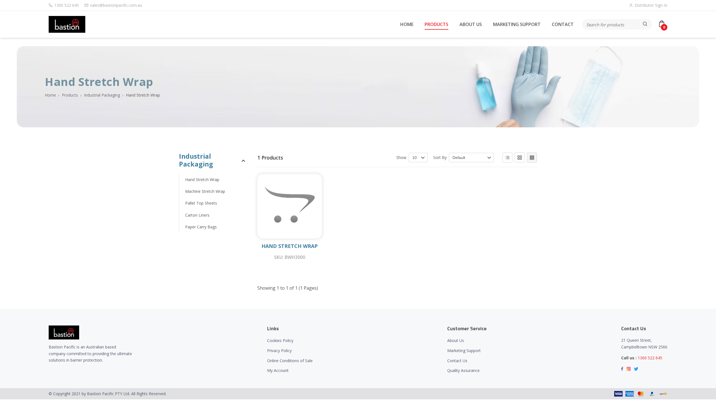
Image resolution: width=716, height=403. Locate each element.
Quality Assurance (463, 370)
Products (70, 95)
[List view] (507, 158)
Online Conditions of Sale (290, 360)
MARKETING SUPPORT (517, 24)
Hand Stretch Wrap (202, 179)
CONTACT (563, 24)
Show (401, 157)
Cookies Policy (280, 340)
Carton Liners (197, 215)
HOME (406, 24)
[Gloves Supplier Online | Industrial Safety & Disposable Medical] (67, 24)
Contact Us (457, 360)
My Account (278, 370)
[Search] (645, 24)
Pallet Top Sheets (201, 203)
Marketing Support (464, 350)
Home (50, 95)
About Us (455, 340)
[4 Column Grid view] (532, 158)
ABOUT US (471, 24)
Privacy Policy (279, 350)
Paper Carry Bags (201, 226)
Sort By (440, 157)
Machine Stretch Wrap (205, 191)
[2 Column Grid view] (520, 158)
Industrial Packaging (102, 95)
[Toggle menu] (243, 160)
